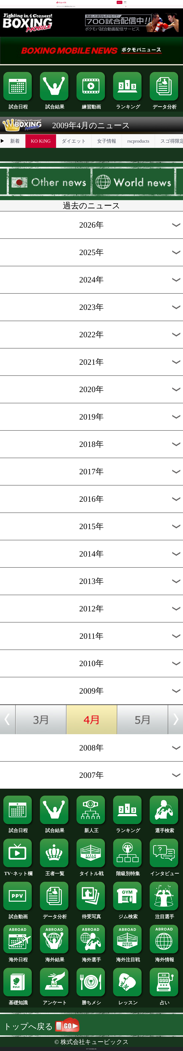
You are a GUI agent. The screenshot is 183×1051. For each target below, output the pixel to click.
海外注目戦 (128, 959)
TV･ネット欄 (18, 873)
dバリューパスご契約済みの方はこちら (66, 6)
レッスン (128, 1002)
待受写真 (91, 916)
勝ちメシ (91, 1002)
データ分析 (165, 106)
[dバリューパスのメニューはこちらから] (125, 2)
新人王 (91, 830)
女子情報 (106, 141)
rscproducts (138, 141)
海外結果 (54, 959)
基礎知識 (18, 1002)
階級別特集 (128, 873)
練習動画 (91, 106)
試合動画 (18, 916)
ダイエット (74, 141)
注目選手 (164, 916)
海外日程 (18, 959)
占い (165, 1002)
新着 (15, 141)
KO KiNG (41, 141)
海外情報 (164, 959)
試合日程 (18, 106)
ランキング (128, 106)
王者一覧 (54, 873)
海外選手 (91, 959)
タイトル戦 (91, 873)
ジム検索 (128, 916)
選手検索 (164, 830)
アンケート (55, 1002)
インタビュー (164, 873)
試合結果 (54, 106)
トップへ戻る (29, 1026)
